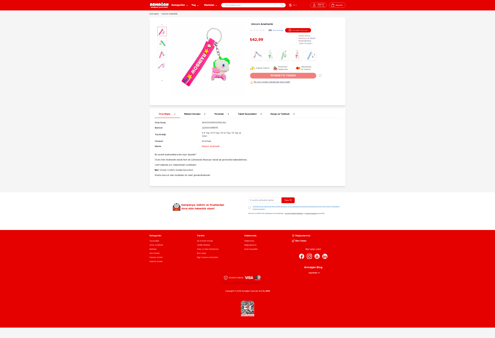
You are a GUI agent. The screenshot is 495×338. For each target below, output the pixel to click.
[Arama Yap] (282, 5)
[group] (258, 30)
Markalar (153, 249)
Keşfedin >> (314, 273)
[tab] (167, 114)
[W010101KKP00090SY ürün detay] (270, 54)
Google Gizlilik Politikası (294, 213)
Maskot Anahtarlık (211, 146)
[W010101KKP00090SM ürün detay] (311, 54)
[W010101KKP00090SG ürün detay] (257, 54)
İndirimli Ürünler (156, 261)
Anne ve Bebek (156, 245)
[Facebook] (301, 256)
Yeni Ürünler (155, 253)
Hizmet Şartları (311, 213)
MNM (267, 291)
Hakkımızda (249, 241)
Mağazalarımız (250, 245)
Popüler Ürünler (156, 257)
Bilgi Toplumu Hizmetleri (207, 257)
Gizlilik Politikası (203, 245)
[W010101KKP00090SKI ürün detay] (297, 54)
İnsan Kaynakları (251, 249)
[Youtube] (317, 256)
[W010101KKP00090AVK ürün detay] (284, 54)
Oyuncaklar (154, 241)
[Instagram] (309, 256)
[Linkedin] (324, 256)
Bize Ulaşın (201, 253)
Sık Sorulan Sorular (205, 241)
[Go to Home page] (159, 5)
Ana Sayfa (154, 14)
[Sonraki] (314, 54)
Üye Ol (288, 200)
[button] (162, 24)
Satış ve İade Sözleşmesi (208, 249)
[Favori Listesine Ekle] (320, 75)
